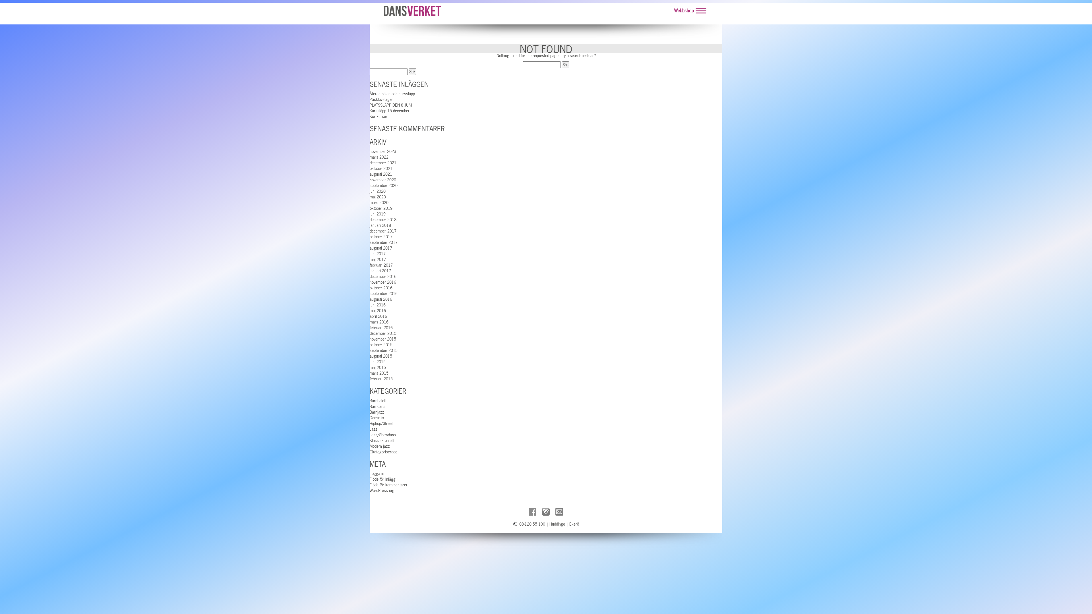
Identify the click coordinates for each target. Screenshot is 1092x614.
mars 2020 (379, 202)
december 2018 (383, 219)
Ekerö (574, 524)
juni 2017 (378, 253)
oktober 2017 (381, 236)
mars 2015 (379, 373)
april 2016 (378, 316)
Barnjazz (377, 412)
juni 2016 (378, 305)
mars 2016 (379, 322)
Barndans (377, 406)
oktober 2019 (381, 208)
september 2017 (384, 242)
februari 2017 (381, 265)
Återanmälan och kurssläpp (392, 93)
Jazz (373, 429)
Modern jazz (380, 446)
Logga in (377, 473)
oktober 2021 (381, 168)
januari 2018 (380, 225)
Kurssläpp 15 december (390, 110)
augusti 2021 (381, 174)
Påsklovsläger (381, 99)
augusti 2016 (381, 299)
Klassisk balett (382, 440)
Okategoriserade (383, 452)
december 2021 (383, 162)
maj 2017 (378, 259)
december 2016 (383, 276)
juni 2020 (378, 191)
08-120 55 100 (532, 524)
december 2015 (383, 333)
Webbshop (684, 10)
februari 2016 (381, 327)
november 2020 (383, 179)
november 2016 (383, 282)
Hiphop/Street (381, 423)
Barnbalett (378, 400)
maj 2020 (378, 197)
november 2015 (383, 339)
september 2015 (384, 350)
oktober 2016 (381, 288)
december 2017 (383, 231)
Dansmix (377, 417)
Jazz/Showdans (383, 434)
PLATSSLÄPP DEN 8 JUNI (391, 105)
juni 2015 (378, 361)
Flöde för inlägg (383, 479)
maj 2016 (378, 310)
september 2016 (384, 293)
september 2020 (384, 185)
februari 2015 (381, 378)
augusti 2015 (381, 356)
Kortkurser (378, 116)
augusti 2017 (381, 248)
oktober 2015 (381, 344)
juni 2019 (378, 214)
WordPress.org (382, 490)
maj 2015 (378, 367)
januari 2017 (380, 270)
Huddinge (557, 524)
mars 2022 (379, 157)
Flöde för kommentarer (389, 485)
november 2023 (383, 151)
